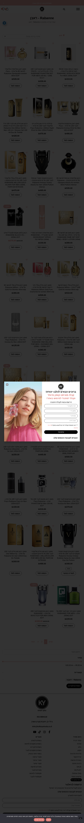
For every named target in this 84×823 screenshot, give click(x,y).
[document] (42, 411)
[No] (80, 818)
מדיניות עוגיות (39, 820)
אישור (48, 820)
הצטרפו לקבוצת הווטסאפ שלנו (65, 438)
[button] (7, 384)
